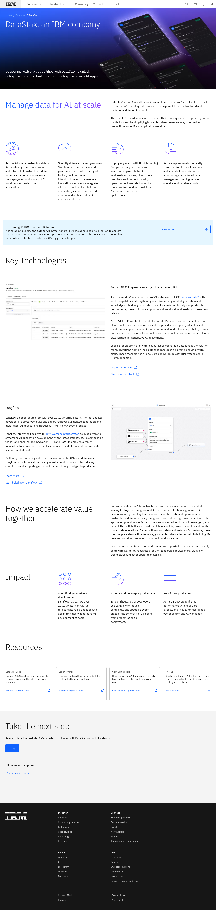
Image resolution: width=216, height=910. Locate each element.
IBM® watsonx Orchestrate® (62, 433)
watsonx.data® (190, 297)
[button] (203, 4)
